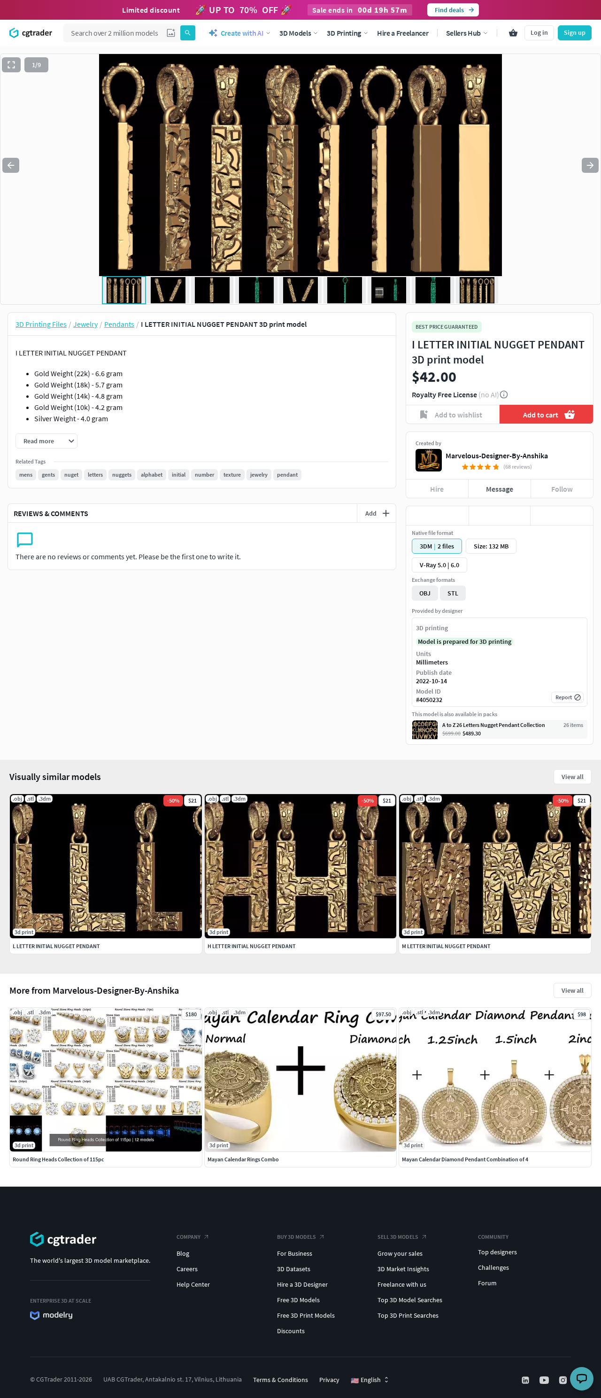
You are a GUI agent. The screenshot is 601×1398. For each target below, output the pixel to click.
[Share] (562, 515)
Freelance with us (402, 1284)
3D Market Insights (403, 1269)
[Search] (187, 32)
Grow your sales (400, 1253)
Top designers (497, 1252)
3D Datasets (293, 1269)
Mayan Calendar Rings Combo (243, 1159)
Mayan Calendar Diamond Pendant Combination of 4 (465, 1159)
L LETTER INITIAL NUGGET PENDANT (56, 946)
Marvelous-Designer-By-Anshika (497, 455)
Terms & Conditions (280, 1379)
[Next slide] (590, 165)
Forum (487, 1283)
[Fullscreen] (11, 64)
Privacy (329, 1379)
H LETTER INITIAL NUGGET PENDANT (252, 946)
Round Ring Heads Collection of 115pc (58, 1159)
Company (188, 1236)
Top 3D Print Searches (408, 1315)
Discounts (291, 1331)
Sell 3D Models (398, 1236)
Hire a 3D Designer (302, 1284)
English (366, 1380)
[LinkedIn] (526, 1380)
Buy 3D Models (296, 1236)
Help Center (193, 1284)
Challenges (493, 1267)
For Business (294, 1253)
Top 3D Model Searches (410, 1300)
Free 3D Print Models (306, 1315)
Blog (183, 1253)
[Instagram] (564, 1380)
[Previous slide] (10, 165)
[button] (170, 32)
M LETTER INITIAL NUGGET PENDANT (446, 946)
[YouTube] (545, 1380)
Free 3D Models (298, 1300)
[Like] (437, 515)
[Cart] (513, 32)
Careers (187, 1269)
